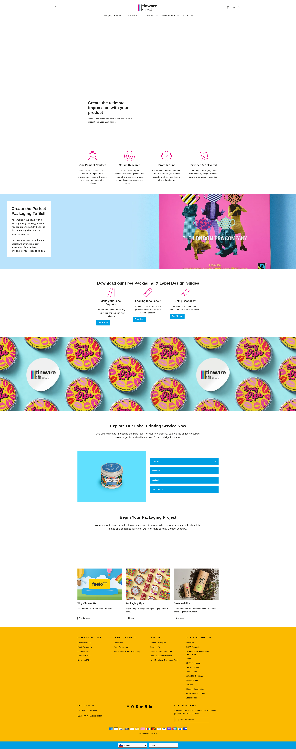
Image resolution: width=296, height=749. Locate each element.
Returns (189, 685)
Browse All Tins (84, 660)
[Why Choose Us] (99, 584)
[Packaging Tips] (148, 584)
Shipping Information (195, 689)
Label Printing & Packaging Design (165, 660)
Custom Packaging (158, 643)
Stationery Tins (83, 656)
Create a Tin (155, 647)
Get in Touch (191, 672)
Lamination (156, 480)
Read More (180, 618)
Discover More (169, 15)
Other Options (157, 489)
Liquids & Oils (83, 651)
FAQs (188, 659)
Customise (150, 15)
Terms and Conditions (195, 693)
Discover (131, 618)
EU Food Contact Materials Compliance (197, 652)
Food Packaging (84, 647)
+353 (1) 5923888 (89, 711)
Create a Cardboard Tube (161, 651)
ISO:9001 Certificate (195, 676)
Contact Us (188, 15)
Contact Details (192, 667)
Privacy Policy (192, 680)
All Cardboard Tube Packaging (127, 651)
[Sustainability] (196, 584)
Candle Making (84, 643)
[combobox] (133, 745)
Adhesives (156, 471)
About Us (190, 643)
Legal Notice (191, 698)
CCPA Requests (193, 647)
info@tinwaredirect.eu (92, 716)
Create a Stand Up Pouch (161, 656)
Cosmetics (118, 643)
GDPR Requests (193, 663)
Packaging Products (112, 15)
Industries (133, 15)
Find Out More (84, 618)
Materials (155, 461)
